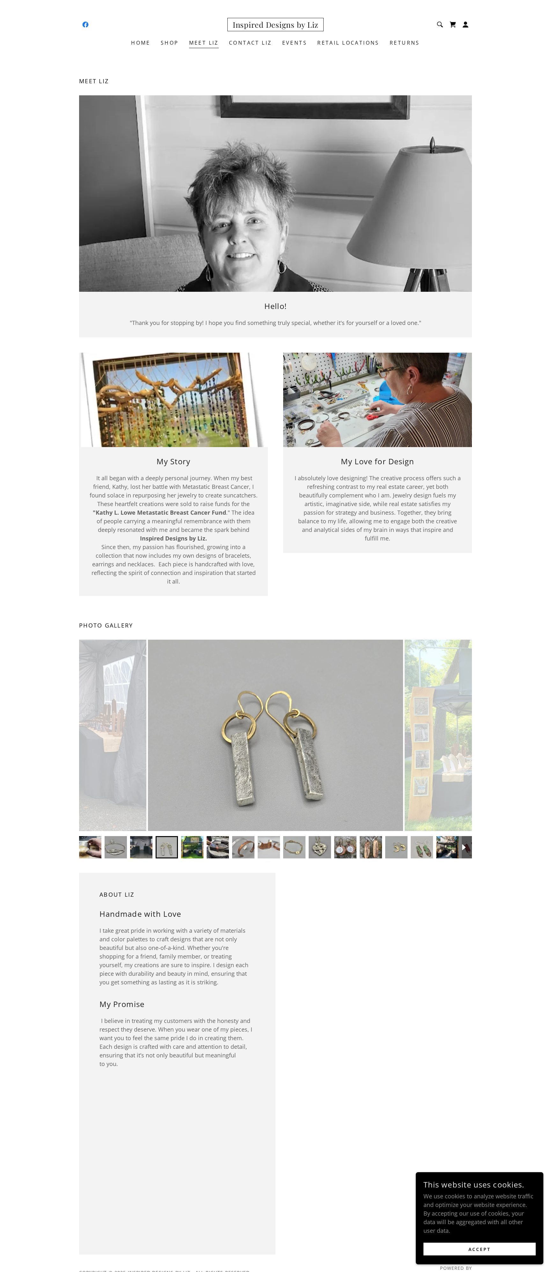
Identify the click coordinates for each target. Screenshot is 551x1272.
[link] (85, 24)
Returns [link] (405, 42)
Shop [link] (170, 42)
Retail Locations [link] (348, 42)
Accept (479, 1249)
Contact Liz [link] (250, 42)
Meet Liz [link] (204, 42)
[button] (465, 24)
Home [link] (141, 42)
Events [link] (294, 42)
